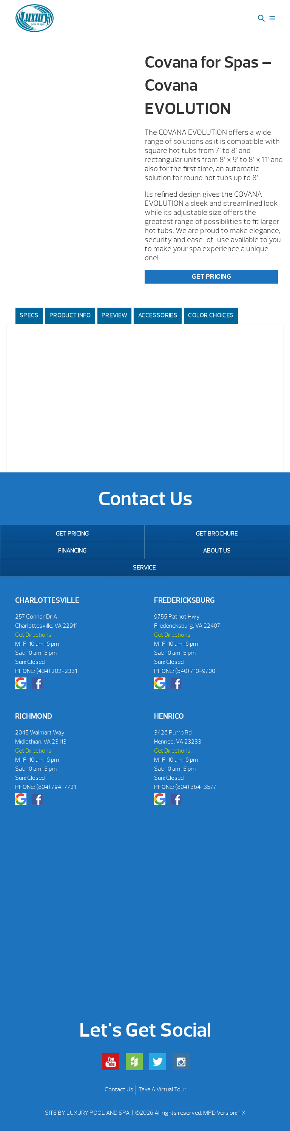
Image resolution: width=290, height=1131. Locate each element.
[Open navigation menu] (272, 18)
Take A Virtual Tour (162, 1089)
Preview (114, 315)
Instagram (181, 1061)
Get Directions (33, 635)
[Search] (261, 18)
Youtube (110, 1061)
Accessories (157, 315)
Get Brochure (217, 533)
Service (144, 567)
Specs (29, 315)
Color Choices (211, 315)
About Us (217, 550)
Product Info (70, 315)
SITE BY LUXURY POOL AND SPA (88, 1113)
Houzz (134, 1061)
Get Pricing (211, 276)
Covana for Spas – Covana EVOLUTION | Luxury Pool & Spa (34, 18)
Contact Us (119, 1089)
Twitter (157, 1061)
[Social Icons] (20, 683)
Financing (72, 550)
